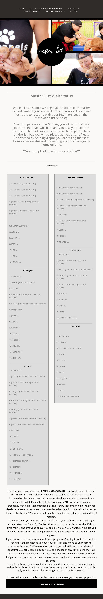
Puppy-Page (74, 9)
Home (21, 9)
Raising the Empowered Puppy (46, 9)
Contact (75, 11)
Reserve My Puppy (55, 11)
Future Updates (31, 11)
